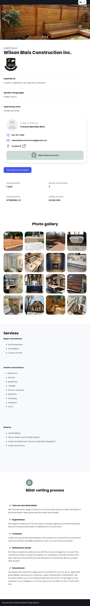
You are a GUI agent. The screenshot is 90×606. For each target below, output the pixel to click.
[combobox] (82, 2)
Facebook (16, 146)
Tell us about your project (17, 170)
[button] (42, 36)
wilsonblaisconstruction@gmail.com (29, 140)
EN (80, 2)
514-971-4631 (18, 135)
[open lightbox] (13, 241)
